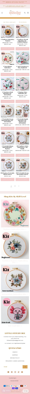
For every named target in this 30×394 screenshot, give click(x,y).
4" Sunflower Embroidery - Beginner (7, 40)
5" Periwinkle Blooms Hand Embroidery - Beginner (7, 147)
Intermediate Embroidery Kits (14, 294)
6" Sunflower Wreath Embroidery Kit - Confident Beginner (22, 41)
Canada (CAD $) (14, 380)
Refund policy (15, 358)
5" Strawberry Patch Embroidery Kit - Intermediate (7, 93)
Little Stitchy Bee (13, 390)
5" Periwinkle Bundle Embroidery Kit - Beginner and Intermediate (22, 121)
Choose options (7, 48)
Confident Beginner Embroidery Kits (15, 261)
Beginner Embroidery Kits (14, 229)
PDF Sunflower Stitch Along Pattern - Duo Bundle (22, 147)
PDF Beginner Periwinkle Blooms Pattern (7, 173)
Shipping (15, 355)
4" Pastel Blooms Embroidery (7, 67)
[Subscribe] (25, 366)
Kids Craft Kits (14, 326)
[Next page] (18, 186)
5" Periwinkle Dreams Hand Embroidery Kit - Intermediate (8, 120)
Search (15, 352)
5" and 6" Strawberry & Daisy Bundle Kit (22, 67)
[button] (2, 12)
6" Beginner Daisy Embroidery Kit (22, 93)
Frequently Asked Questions (15, 361)
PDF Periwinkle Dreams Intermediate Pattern (22, 173)
